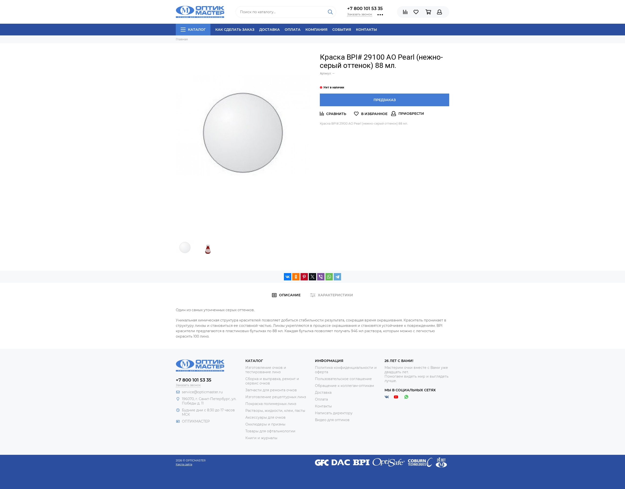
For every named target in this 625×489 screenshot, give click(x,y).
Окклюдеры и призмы (265, 424)
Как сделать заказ (234, 29)
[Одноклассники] (296, 276)
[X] (312, 276)
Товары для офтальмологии (270, 431)
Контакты (366, 29)
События (341, 29)
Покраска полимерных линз (270, 404)
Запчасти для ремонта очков (271, 390)
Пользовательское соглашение (343, 379)
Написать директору (334, 413)
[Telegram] (337, 276)
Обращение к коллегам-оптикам (344, 385)
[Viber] (320, 276)
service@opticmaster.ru (202, 392)
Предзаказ (385, 100)
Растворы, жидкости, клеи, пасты (275, 410)
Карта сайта (184, 464)
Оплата (293, 29)
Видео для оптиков (332, 420)
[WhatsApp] (329, 276)
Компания (316, 29)
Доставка (269, 29)
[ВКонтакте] (287, 276)
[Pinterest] (304, 276)
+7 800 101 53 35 (365, 8)
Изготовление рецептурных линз (275, 397)
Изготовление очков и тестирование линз (265, 369)
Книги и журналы (261, 438)
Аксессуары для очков (265, 417)
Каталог (197, 29)
